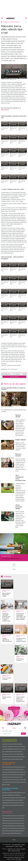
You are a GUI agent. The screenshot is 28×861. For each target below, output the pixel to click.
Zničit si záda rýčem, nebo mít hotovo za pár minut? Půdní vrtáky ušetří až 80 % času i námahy (14, 782)
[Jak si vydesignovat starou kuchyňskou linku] (7, 488)
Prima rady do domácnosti (6, 676)
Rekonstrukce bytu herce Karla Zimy (13, 779)
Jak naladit (23, 848)
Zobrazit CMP (18, 859)
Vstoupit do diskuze (14, 376)
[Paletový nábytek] (7, 425)
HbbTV (9, 850)
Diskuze (18, 374)
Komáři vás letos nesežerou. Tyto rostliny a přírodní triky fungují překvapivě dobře (13, 828)
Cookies (13, 859)
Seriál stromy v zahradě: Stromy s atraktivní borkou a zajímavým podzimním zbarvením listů (13, 751)
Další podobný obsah (14, 708)
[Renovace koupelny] (7, 462)
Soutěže (20, 846)
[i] (14, 71)
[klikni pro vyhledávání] (26, 18)
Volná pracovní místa (16, 850)
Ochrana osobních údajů (8, 857)
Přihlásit (23, 733)
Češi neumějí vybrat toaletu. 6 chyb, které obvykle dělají (13, 767)
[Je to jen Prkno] (14, 544)
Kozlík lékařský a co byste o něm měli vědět (15, 746)
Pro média (16, 846)
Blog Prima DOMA (9, 846)
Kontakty (23, 844)
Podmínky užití (17, 857)
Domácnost (4, 590)
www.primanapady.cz (7, 812)
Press (14, 848)
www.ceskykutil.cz (6, 764)
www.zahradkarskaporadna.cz (9, 741)
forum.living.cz (5, 110)
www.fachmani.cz (6, 789)
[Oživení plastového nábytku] (7, 516)
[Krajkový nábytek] (7, 445)
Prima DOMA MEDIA (16, 844)
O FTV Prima (10, 848)
